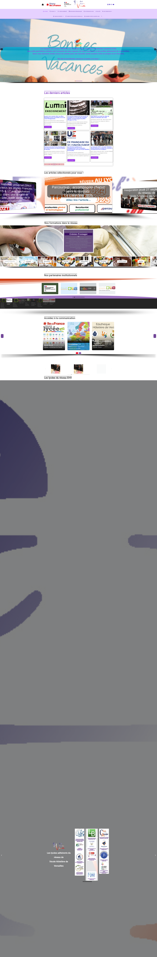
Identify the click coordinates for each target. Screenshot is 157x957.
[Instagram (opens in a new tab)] (111, 4)
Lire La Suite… (48, 127)
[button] (2, 49)
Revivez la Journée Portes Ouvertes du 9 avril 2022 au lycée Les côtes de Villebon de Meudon (54, 148)
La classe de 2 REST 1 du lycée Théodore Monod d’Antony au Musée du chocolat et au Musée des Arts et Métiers (102, 148)
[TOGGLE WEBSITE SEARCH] (102, 16)
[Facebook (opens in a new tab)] (110, 4)
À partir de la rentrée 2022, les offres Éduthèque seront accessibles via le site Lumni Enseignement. (54, 117)
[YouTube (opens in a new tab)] (113, 4)
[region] (78, 53)
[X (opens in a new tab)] (108, 4)
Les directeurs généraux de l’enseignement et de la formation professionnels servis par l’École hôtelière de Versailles (78, 148)
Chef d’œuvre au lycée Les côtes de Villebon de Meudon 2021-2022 (100, 117)
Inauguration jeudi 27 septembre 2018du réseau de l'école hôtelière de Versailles (78, 192)
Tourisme (78, 236)
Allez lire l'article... (78, 209)
